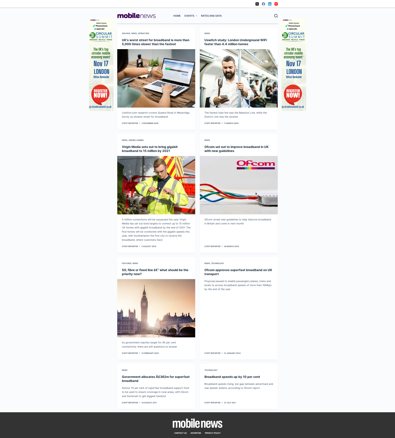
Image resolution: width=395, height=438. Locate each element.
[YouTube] (276, 4)
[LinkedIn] (269, 4)
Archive (126, 33)
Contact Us (180, 433)
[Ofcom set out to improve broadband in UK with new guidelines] (239, 185)
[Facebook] (263, 4)
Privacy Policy (213, 433)
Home (177, 15)
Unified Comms (136, 140)
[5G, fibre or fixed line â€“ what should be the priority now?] (156, 308)
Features (126, 263)
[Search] (276, 16)
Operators (143, 33)
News (134, 33)
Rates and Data (211, 15)
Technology (217, 263)
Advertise (196, 433)
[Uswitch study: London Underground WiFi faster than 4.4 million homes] (239, 78)
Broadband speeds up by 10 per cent (232, 377)
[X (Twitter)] (257, 4)
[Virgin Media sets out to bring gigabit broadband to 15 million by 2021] (156, 185)
